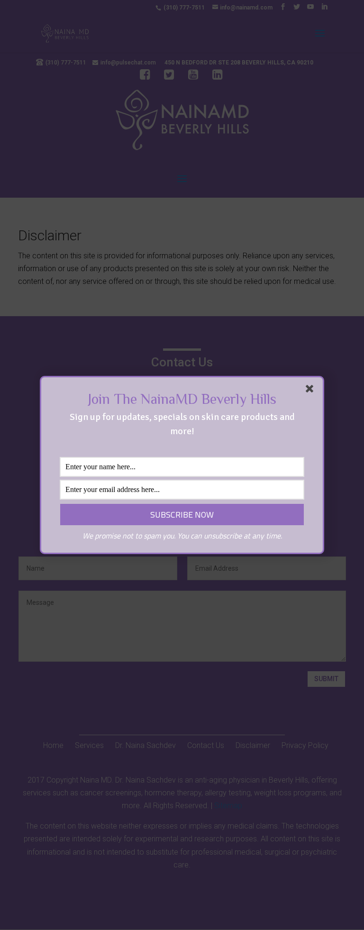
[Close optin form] (311, 390)
